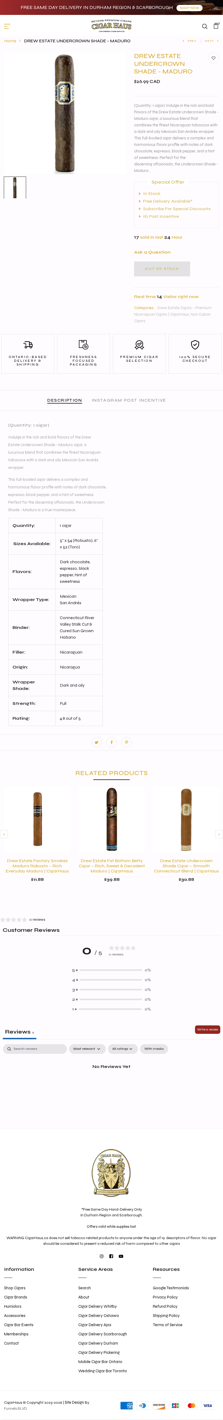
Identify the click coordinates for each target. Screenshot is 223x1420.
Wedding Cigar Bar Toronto (102, 1370)
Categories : (144, 307)
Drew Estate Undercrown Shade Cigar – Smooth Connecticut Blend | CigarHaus (186, 866)
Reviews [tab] (19, 1031)
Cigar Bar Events (18, 1324)
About (83, 1297)
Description (64, 400)
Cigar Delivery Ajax (95, 1324)
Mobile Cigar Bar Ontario (100, 1361)
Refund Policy (165, 1306)
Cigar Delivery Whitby (97, 1306)
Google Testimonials (171, 1287)
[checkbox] (154, 1049)
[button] (111, 970)
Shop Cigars (15, 1287)
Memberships (16, 1334)
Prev (192, 41)
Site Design (74, 1402)
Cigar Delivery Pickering (99, 1352)
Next (209, 41)
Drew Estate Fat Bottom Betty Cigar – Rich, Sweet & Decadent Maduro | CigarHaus (112, 866)
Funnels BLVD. (15, 1408)
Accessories (15, 1315)
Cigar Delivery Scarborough (102, 1334)
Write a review (207, 1029)
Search (84, 1287)
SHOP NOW (189, 8)
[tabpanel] (111, 1084)
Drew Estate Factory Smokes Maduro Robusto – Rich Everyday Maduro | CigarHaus (37, 866)
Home (10, 40)
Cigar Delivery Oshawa (98, 1315)
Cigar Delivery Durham (98, 1343)
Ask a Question (152, 252)
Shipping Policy (166, 1315)
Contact (11, 1343)
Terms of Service (167, 1324)
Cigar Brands (15, 1297)
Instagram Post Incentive (129, 400)
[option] (65, 113)
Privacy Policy (165, 1297)
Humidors (12, 1306)
